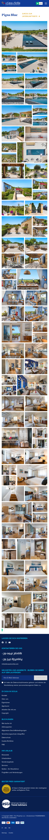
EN (6, 828)
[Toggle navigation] (45, 3)
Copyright (5, 713)
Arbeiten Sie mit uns (9, 710)
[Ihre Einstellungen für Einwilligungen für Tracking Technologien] (2, 630)
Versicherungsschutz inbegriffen (13, 734)
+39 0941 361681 (12, 653)
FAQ (3, 745)
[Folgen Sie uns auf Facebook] (3, 642)
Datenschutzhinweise (20, 682)
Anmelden (40, 678)
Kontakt (4, 695)
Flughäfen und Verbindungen (12, 772)
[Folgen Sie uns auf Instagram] (6, 642)
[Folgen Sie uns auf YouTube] (10, 642)
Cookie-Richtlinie (7, 741)
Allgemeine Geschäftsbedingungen (14, 730)
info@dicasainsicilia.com (10, 664)
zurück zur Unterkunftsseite (29, 15)
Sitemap (4, 833)
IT (2, 828)
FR (9, 828)
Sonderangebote (8, 762)
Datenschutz (6, 737)
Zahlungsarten (7, 727)
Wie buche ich (7, 723)
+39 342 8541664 (12, 659)
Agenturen (5, 706)
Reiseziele (5, 755)
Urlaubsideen (6, 758)
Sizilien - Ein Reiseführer (10, 769)
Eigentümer (6, 703)
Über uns (5, 699)
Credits (11, 833)
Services (5, 765)
